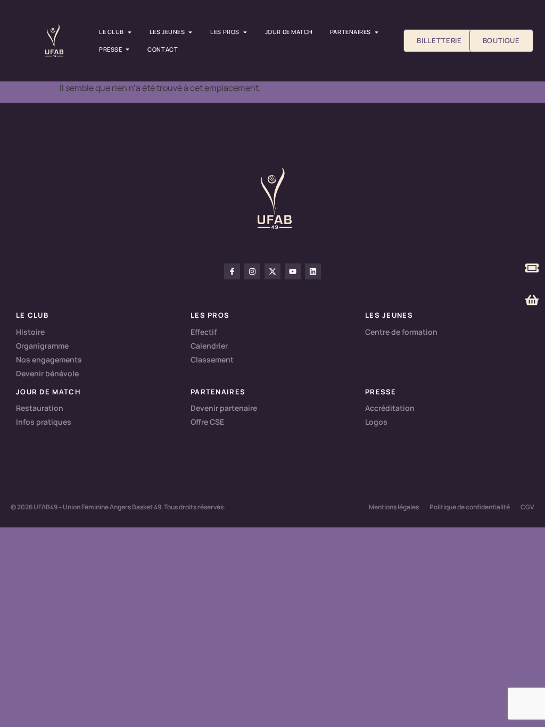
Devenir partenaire (224, 408)
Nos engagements (49, 359)
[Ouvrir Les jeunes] (190, 32)
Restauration (39, 408)
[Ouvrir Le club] (130, 32)
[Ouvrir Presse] (127, 49)
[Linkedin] (313, 271)
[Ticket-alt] (531, 267)
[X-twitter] (272, 271)
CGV (527, 506)
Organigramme (42, 346)
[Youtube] (293, 271)
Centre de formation (401, 332)
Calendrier (209, 346)
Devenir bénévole (47, 373)
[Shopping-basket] (531, 299)
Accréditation (390, 408)
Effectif (204, 332)
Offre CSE (207, 422)
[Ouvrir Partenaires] (376, 32)
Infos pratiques (43, 422)
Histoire (30, 332)
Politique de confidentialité (470, 506)
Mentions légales (394, 506)
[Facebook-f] (232, 271)
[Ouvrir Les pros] (245, 32)
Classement (212, 359)
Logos (376, 422)
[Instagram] (252, 271)
